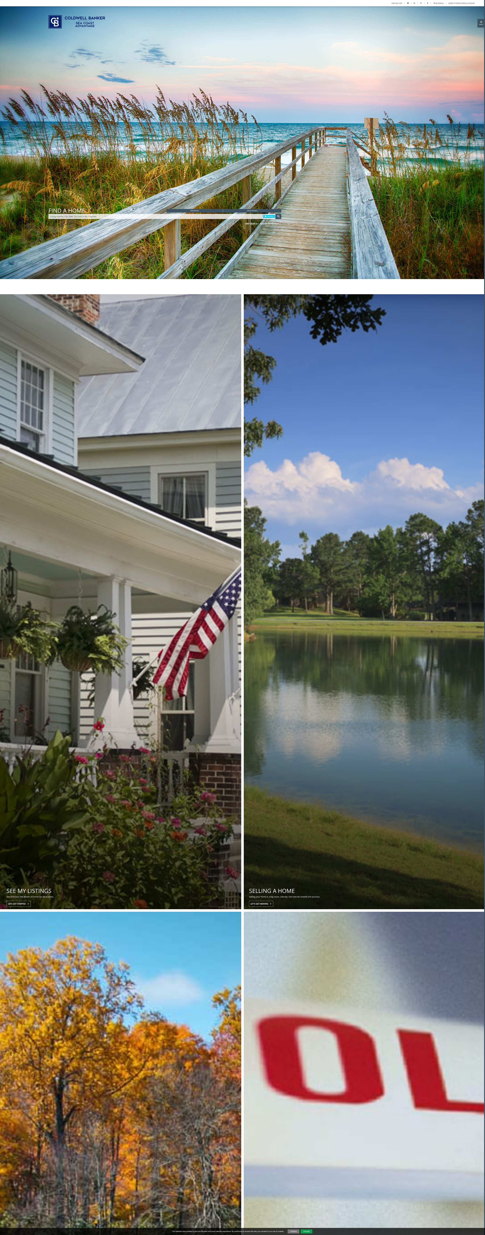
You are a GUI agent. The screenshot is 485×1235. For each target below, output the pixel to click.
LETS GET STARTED (17, 903)
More (239, 272)
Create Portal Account (465, 3)
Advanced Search (269, 223)
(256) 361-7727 (397, 3)
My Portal (439, 3)
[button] (481, 23)
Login (450, 3)
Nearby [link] (270, 216)
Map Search (251, 223)
